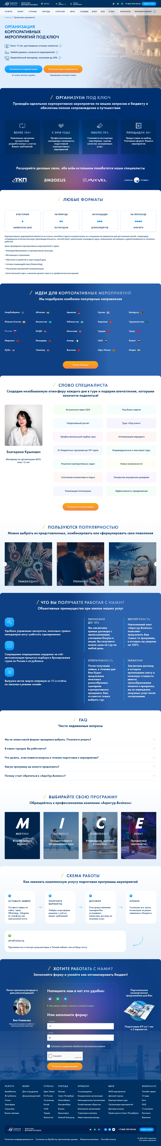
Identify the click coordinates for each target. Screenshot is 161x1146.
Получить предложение (65, 1066)
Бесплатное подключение (23, 69)
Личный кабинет (143, 11)
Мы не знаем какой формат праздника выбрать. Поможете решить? (48, 739)
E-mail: (51, 1033)
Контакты (125, 11)
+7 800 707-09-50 (133, 4)
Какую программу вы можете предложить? (32, 766)
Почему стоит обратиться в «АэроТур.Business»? (35, 775)
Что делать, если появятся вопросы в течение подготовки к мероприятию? (52, 757)
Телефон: (52, 1021)
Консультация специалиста (63, 69)
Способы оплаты (108, 1139)
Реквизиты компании (89, 1139)
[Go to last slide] (5, 564)
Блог (94, 11)
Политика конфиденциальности (19, 1139)
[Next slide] (156, 564)
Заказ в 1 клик (149, 4)
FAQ (103, 11)
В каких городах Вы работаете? (25, 748)
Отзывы (84, 11)
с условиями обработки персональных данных (78, 1046)
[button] (9, 11)
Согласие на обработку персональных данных (57, 1139)
